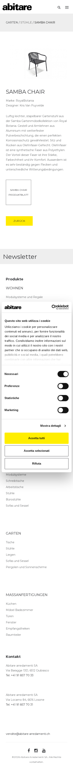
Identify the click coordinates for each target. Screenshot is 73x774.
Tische (10, 542)
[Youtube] (43, 750)
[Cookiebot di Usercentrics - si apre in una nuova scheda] (52, 307)
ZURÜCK (19, 220)
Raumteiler (13, 635)
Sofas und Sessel (17, 505)
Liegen (10, 554)
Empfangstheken (18, 628)
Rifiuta (36, 463)
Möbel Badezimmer (19, 610)
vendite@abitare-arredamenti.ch (28, 734)
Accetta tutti (36, 438)
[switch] (63, 386)
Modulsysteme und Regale (24, 297)
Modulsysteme (16, 474)
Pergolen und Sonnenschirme (26, 567)
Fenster (11, 622)
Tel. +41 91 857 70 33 (19, 675)
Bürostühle (13, 499)
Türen (10, 616)
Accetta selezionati (36, 450)
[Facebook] (29, 750)
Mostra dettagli (50, 425)
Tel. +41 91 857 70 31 (19, 704)
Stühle (10, 493)
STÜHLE (26, 22)
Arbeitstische (15, 487)
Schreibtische (15, 481)
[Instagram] (36, 750)
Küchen (11, 604)
